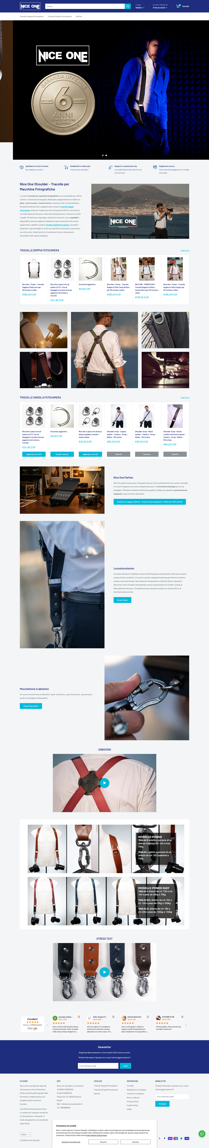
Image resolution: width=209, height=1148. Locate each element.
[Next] (189, 280)
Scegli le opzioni (62, 454)
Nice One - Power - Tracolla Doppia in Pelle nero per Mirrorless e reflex (33, 287)
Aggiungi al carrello (34, 454)
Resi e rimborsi (133, 1097)
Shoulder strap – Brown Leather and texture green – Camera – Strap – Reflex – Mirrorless (174, 435)
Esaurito (118, 454)
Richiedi (162, 1104)
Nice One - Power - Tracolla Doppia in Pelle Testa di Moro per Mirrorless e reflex (118, 287)
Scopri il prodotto (30, 706)
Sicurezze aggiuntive (87, 284)
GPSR (129, 1109)
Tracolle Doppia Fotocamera (31, 16)
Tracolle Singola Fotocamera (60, 16)
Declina (135, 1142)
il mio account (159, 7)
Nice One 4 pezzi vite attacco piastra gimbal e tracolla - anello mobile (90, 434)
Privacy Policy (132, 1101)
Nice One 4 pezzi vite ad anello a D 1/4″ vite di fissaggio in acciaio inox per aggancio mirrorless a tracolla (61, 290)
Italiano (23, 1134)
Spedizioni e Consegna (136, 1089)
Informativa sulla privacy (96, 1135)
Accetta (103, 1142)
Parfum (79, 16)
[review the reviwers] (75, 1017)
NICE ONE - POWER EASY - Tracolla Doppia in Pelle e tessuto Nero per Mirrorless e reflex (146, 288)
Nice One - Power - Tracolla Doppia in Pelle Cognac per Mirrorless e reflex (174, 287)
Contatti (130, 1085)
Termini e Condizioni (135, 1093)
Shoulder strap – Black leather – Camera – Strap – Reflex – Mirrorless (145, 434)
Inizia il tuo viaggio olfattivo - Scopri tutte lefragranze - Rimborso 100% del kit (149, 502)
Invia (125, 1066)
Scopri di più (122, 600)
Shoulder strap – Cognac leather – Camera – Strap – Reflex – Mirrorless (117, 434)
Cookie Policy (132, 1105)
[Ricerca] (128, 6)
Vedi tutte (185, 250)
